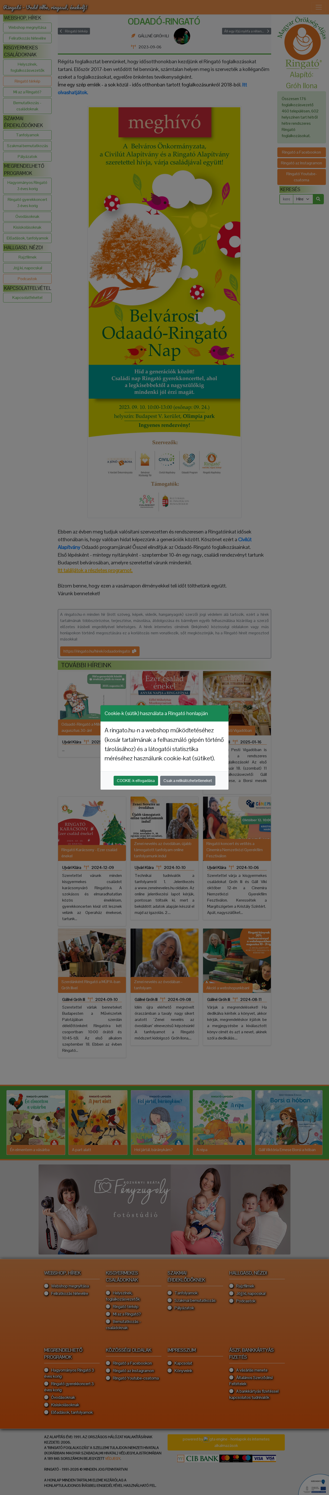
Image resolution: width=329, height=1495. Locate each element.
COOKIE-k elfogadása (136, 780)
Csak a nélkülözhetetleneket (187, 780)
